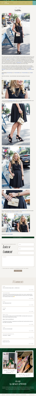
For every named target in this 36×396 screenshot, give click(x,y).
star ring (9, 211)
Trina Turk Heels (25, 72)
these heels (19, 62)
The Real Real (29, 69)
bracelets (16, 211)
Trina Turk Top (9, 72)
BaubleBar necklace (12, 100)
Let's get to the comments (17, 237)
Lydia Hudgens (10, 234)
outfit (20, 7)
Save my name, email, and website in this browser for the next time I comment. (16, 268)
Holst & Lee (24, 210)
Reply (32, 289)
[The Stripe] (6, 3)
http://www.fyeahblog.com (10, 319)
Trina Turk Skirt (17, 72)
